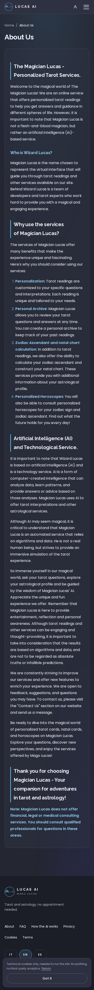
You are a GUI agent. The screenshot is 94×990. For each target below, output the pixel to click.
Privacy (69, 926)
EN (25, 954)
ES (40, 954)
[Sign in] (75, 7)
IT (11, 954)
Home (9, 25)
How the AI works (44, 926)
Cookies (11, 937)
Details (46, 968)
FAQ (23, 926)
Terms (28, 937)
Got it (47, 978)
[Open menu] (86, 7)
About (9, 926)
